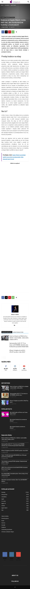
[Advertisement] (15, 227)
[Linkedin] (15, 325)
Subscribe (24, 365)
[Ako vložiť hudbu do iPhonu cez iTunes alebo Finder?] (5, 414)
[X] (6, 31)
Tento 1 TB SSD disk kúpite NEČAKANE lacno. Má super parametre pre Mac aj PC (14, 456)
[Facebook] (2, 31)
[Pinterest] (9, 31)
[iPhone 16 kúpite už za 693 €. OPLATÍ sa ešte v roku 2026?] (5, 352)
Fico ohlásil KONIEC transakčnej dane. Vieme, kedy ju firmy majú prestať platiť (14, 474)
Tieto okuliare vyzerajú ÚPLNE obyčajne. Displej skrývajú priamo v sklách (14, 462)
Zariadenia (7, 5)
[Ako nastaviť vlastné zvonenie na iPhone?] (5, 428)
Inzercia (3, 523)
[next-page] (5, 357)
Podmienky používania (6, 529)
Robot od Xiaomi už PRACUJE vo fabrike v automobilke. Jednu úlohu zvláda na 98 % (18, 337)
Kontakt (3, 525)
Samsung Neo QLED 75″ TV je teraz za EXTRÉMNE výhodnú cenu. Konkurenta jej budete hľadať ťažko (18, 344)
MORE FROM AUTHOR (18, 332)
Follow (15, 365)
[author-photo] (15, 312)
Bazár (2, 520)
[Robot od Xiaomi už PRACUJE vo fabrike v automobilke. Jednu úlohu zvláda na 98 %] (5, 337)
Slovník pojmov (5, 518)
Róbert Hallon (5, 27)
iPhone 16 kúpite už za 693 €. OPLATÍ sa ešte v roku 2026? (14, 450)
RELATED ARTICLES (6, 332)
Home (2, 5)
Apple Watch (13, 5)
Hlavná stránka (4, 516)
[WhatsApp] (13, 31)
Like (6, 365)
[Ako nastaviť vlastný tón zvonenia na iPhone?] (5, 421)
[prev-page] (2, 357)
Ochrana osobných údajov (7, 531)
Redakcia (3, 527)
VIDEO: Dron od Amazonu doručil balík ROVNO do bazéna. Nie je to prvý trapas (14, 468)
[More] (16, 31)
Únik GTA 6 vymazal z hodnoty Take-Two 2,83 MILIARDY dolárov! (14, 480)
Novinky (13, 17)
